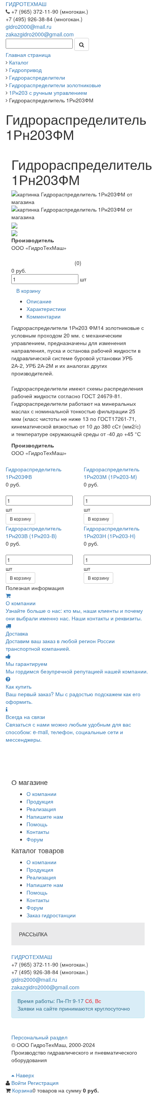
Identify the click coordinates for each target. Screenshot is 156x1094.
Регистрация (43, 1082)
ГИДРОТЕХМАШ (26, 4)
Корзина (22, 1090)
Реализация (41, 809)
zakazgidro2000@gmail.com (40, 34)
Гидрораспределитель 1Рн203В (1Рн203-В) (33, 532)
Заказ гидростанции (51, 915)
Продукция (40, 801)
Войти (19, 1082)
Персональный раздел (39, 1037)
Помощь (37, 824)
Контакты (38, 831)
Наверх (24, 1075)
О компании (41, 793)
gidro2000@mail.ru (28, 26)
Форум (35, 839)
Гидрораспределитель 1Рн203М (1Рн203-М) (111, 472)
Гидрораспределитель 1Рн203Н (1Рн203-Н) (111, 532)
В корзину (20, 518)
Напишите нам (45, 816)
